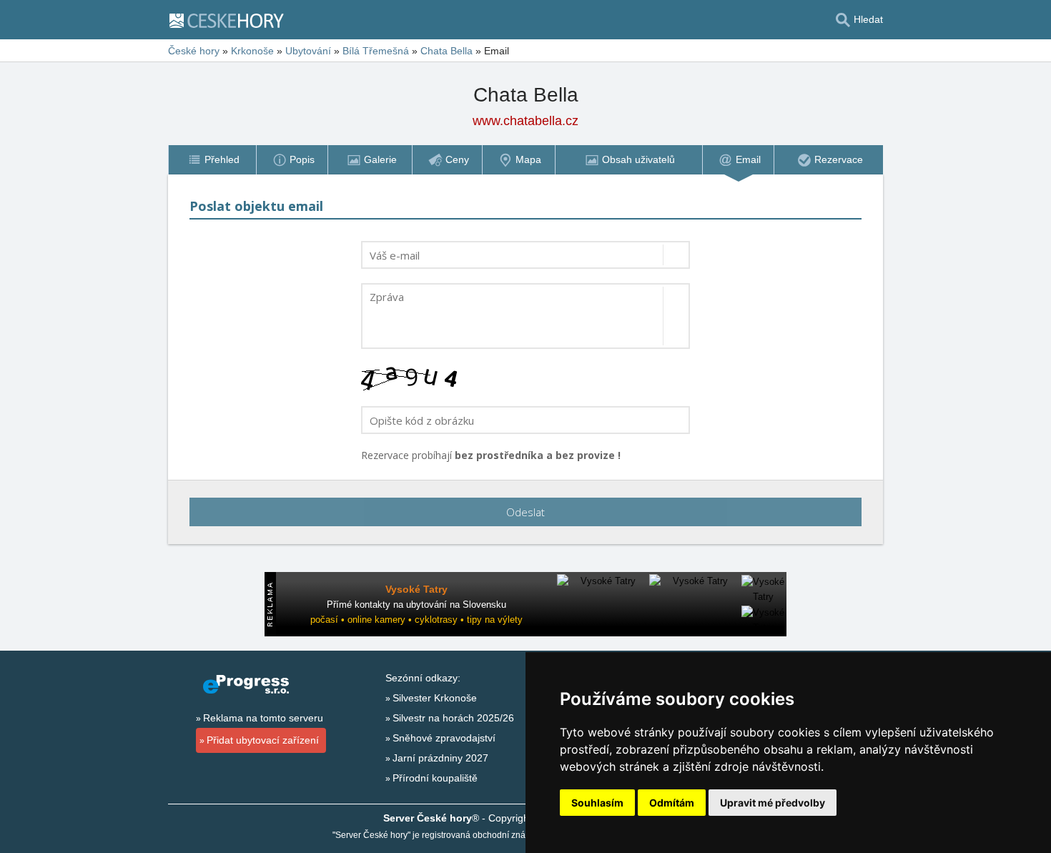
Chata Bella (446, 50)
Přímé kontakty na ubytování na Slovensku (416, 604)
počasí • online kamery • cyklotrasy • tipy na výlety (416, 619)
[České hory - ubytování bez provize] (232, 20)
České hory (193, 50)
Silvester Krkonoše (435, 698)
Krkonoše (252, 50)
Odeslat (525, 512)
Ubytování (308, 50)
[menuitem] (212, 159)
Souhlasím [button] (597, 803)
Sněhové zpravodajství (444, 738)
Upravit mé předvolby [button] (772, 803)
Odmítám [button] (671, 803)
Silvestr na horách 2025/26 (453, 718)
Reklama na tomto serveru (263, 718)
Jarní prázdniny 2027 (440, 758)
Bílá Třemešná (375, 50)
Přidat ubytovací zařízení (263, 740)
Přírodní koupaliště (435, 778)
